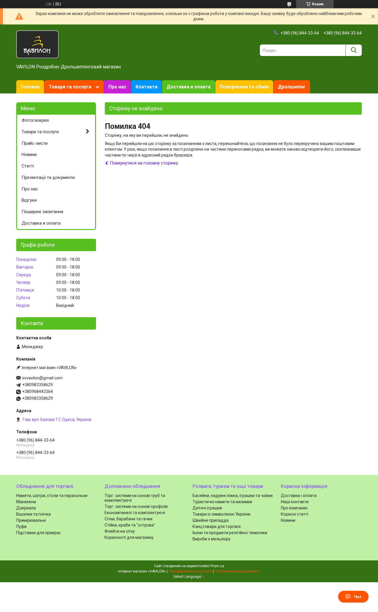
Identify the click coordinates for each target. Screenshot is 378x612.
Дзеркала (26, 508)
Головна (30, 87)
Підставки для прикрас (38, 532)
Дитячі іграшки (207, 508)
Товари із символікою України (221, 514)
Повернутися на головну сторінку (144, 163)
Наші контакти (295, 501)
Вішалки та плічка (33, 514)
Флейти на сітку (120, 531)
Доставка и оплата (189, 87)
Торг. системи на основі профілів (136, 506)
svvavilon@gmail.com (42, 378)
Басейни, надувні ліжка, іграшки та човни (233, 495)
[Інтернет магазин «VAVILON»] (38, 44)
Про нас (117, 87)
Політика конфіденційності (237, 571)
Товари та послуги (70, 87)
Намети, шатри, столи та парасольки (51, 495)
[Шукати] (354, 50)
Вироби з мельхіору (212, 539)
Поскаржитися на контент (190, 571)
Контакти (146, 87)
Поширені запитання (42, 211)
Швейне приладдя (211, 520)
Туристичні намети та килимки (222, 501)
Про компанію (294, 508)
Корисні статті (294, 514)
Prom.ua (217, 566)
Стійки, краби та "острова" (130, 525)
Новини (29, 154)
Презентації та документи (48, 177)
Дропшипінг (292, 87)
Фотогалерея (35, 120)
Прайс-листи (35, 143)
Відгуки (29, 200)
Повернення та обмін (244, 87)
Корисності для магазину (129, 537)
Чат (357, 596)
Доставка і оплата (299, 495)
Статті (28, 166)
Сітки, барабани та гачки (128, 518)
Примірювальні (31, 520)
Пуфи (21, 526)
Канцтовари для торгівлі (217, 526)
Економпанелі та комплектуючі (135, 512)
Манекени (26, 501)
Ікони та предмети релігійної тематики (230, 532)
